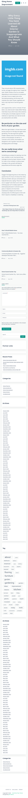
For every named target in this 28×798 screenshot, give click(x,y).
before (14, 560)
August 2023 (6, 483)
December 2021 (7, 523)
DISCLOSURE (15, 789)
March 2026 (6, 421)
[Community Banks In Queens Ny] (14, 244)
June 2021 (5, 535)
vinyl (11, 613)
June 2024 (5, 463)
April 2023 (5, 491)
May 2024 (5, 465)
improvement (16, 586)
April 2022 (5, 515)
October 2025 (6, 431)
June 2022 (5, 511)
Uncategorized (6, 394)
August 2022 (6, 507)
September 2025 (7, 433)
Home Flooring (6, 386)
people (13, 596)
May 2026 (5, 417)
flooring (8, 572)
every (13, 566)
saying (19, 602)
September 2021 (7, 529)
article (16, 557)
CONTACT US (8, 789)
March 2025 (6, 445)
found (17, 572)
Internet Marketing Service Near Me (11, 369)
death (15, 563)
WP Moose (11, 794)
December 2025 (7, 427)
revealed (7, 602)
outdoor (6, 596)
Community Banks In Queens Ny (11, 251)
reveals (14, 602)
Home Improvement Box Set (9, 360)
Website (4, 317)
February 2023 (6, 495)
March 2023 (6, 493)
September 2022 (7, 505)
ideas (6, 586)
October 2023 (6, 479)
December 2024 (7, 451)
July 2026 (5, 413)
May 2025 (5, 441)
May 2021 (5, 537)
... (9, 235)
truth (5, 610)
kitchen (17, 589)
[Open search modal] (23, 3)
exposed (6, 569)
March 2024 (6, 469)
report (21, 599)
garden (7, 579)
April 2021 (5, 539)
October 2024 (6, 455)
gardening (9, 582)
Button (17, 3)
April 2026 (5, 419)
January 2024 (6, 473)
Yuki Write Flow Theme (17, 793)
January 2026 (6, 425)
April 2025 (5, 443)
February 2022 (6, 519)
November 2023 (7, 477)
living (18, 593)
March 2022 (6, 517)
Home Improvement (8, 390)
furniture (9, 576)
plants (6, 599)
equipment (6, 566)
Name (4, 309)
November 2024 (7, 453)
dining (20, 563)
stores (5, 608)
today (13, 608)
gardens (21, 583)
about (8, 557)
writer (11, 45)
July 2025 (5, 437)
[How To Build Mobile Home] (14, 224)
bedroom (7, 560)
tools (21, 608)
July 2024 (5, 461)
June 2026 (5, 415)
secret (5, 604)
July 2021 (5, 533)
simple (17, 604)
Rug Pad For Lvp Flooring (9, 367)
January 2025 (6, 449)
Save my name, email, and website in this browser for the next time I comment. (14, 323)
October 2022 (6, 503)
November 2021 (7, 525)
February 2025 (6, 447)
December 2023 (7, 475)
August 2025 (6, 435)
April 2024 (5, 467)
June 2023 (5, 487)
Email (4, 313)
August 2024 (6, 459)
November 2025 (7, 429)
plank (19, 595)
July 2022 (5, 509)
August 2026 (6, 411)
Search (4, 334)
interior (6, 590)
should (10, 604)
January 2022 (6, 521)
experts (18, 566)
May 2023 (5, 489)
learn (12, 593)
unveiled (5, 613)
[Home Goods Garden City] (14, 265)
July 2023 (5, 485)
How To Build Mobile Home (9, 230)
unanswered (11, 610)
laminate (6, 593)
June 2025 (5, 439)
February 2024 (6, 471)
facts (12, 569)
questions (14, 599)
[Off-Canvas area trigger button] (25, 3)
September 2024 (7, 457)
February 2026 (6, 423)
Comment (5, 293)
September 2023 (7, 481)
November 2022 (7, 501)
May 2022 (5, 513)
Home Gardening (7, 388)
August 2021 (6, 531)
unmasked (19, 610)
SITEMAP (21, 789)
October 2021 (6, 527)
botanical (7, 564)
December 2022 (7, 499)
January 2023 (6, 497)
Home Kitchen (6, 392)
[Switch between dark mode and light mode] (21, 3)
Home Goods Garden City (9, 271)
